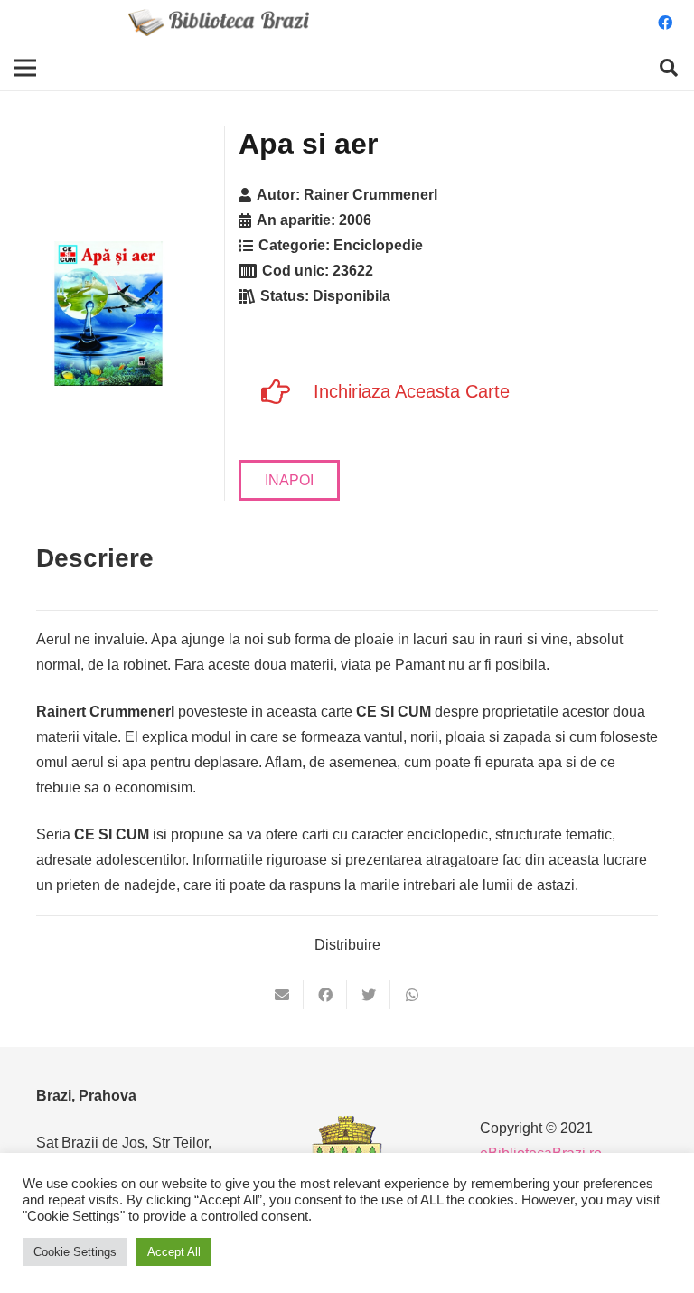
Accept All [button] (174, 1252)
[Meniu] (25, 67)
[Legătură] (219, 22)
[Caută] (669, 68)
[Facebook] (665, 22)
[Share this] (325, 994)
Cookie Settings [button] (75, 1252)
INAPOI (289, 480)
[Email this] (282, 994)
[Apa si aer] (108, 313)
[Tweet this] (368, 994)
